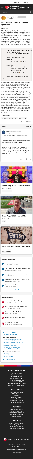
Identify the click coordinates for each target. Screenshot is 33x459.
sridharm (15, 313)
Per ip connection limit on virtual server (16, 285)
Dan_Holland (16, 308)
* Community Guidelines (10, 341)
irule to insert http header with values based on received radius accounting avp (18, 268)
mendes (15, 302)
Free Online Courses (16, 401)
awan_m (15, 286)
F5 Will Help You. (12, 333)
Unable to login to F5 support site (15, 263)
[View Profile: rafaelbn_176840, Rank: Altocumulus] (3, 18)
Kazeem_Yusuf (17, 270)
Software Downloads (16, 414)
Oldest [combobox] (28, 126)
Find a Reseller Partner (16, 423)
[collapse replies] (16, 130)
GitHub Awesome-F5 (9, 359)
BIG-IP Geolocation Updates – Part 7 (16, 306)
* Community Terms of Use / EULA (13, 342)
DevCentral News (6, 188)
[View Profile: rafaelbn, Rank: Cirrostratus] (3, 132)
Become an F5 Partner (16, 426)
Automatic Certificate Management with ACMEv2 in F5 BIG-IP (16, 301)
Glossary (16, 395)
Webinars (16, 399)
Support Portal (16, 416)
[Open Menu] (30, 12)
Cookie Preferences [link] (16, 452)
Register (22, 7)
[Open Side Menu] (2, 7)
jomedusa (15, 275)
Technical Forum (7, 12)
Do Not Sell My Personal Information (16, 449)
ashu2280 (15, 265)
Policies (18, 444)
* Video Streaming (8, 356)
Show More (17, 290)
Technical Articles (16, 377)
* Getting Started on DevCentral (12, 339)
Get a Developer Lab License (17, 383)
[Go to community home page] (12, 7)
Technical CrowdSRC (16, 378)
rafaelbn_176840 (11, 17)
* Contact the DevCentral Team (12, 347)
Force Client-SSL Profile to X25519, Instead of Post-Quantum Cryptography (17, 279)
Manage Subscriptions (16, 409)
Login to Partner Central (16, 428)
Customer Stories (16, 397)
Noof (14, 319)
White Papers (16, 394)
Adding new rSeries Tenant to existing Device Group (16, 274)
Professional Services (16, 411)
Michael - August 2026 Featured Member (16, 186)
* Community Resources (10, 345)
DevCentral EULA (16, 382)
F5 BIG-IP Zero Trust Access (13, 323)
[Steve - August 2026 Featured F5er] (16, 205)
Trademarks (11, 444)
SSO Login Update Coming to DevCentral (16, 246)
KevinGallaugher (17, 324)
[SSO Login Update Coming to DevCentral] (16, 235)
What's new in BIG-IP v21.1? (13, 312)
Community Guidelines (16, 380)
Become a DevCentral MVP (16, 385)
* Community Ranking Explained (12, 344)
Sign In (29, 7)
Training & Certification (16, 402)
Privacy (23, 444)
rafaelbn (8, 131)
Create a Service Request (16, 413)
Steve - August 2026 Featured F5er (14, 216)
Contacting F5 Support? (10, 334)
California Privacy (16, 447)
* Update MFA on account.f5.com (12, 349)
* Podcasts (6, 353)
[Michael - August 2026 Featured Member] (16, 174)
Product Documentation (16, 392)
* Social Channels (8, 355)
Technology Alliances (16, 425)
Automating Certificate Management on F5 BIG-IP (17, 317)
